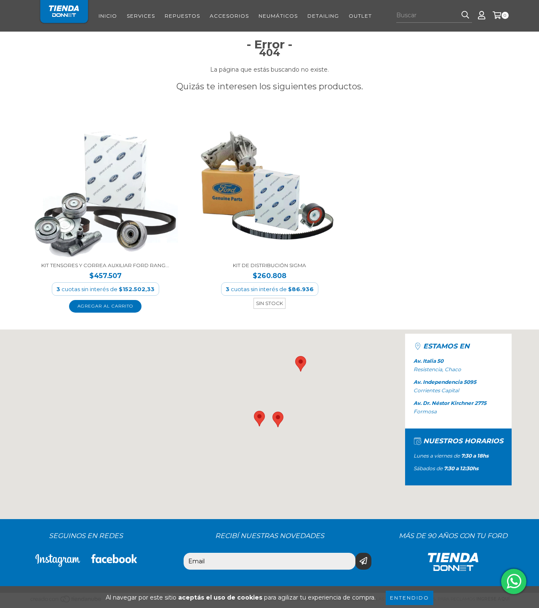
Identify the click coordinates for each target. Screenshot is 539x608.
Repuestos (182, 16)
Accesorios (229, 16)
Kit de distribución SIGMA (269, 265)
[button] (259, 418)
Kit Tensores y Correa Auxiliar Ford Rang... (105, 265)
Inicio (108, 16)
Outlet (360, 16)
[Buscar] (465, 15)
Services (141, 16)
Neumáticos (278, 16)
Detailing (323, 16)
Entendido (409, 598)
